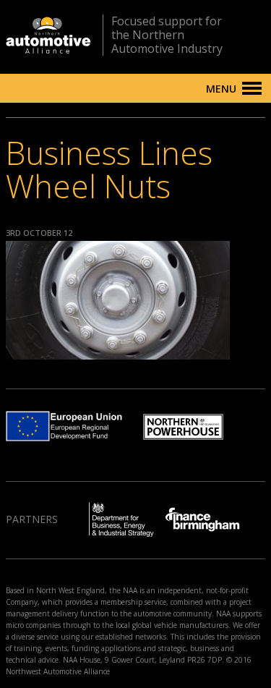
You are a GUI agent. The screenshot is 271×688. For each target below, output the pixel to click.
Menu (221, 88)
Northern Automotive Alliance (48, 35)
